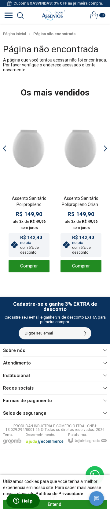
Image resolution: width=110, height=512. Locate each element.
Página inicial (14, 34)
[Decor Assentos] (53, 15)
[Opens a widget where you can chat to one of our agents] (23, 501)
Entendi (55, 504)
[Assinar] (85, 333)
